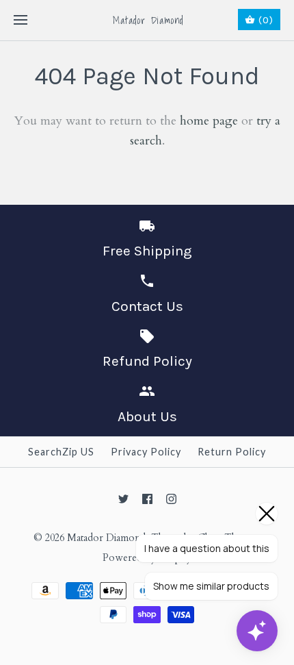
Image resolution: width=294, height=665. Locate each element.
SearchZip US (61, 451)
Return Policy (232, 451)
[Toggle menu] (20, 20)
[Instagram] (171, 499)
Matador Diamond (106, 537)
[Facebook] (147, 499)
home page (209, 120)
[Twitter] (123, 499)
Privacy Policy (146, 451)
